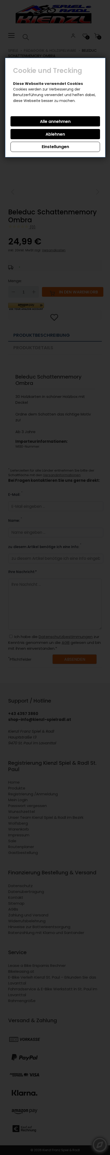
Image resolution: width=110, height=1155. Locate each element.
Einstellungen (55, 147)
